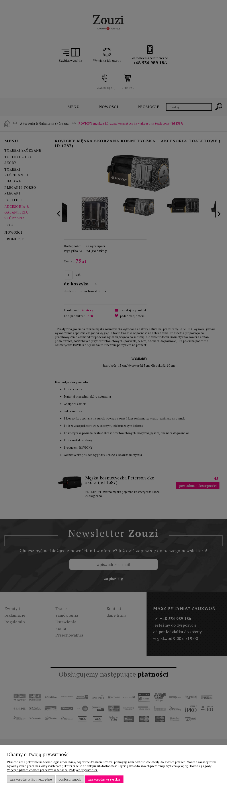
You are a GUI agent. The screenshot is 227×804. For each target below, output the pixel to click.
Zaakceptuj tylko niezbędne (31, 779)
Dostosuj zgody (70, 779)
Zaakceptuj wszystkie (104, 779)
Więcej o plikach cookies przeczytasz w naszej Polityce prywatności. (52, 770)
